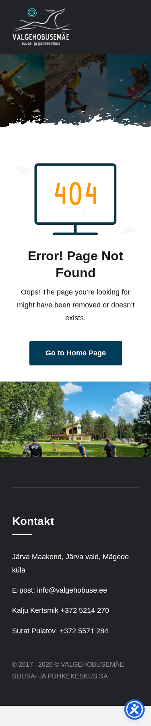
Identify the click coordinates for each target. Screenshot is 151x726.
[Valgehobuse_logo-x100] (42, 12)
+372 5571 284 (84, 631)
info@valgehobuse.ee (72, 590)
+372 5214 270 (84, 610)
